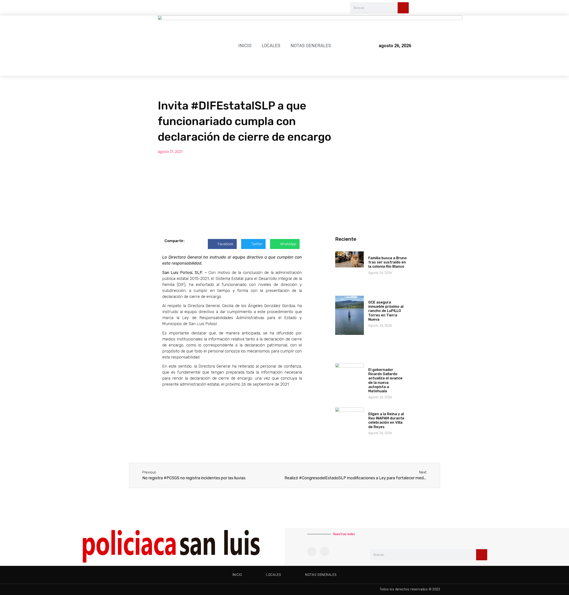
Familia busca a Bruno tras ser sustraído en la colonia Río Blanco (387, 262)
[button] (222, 244)
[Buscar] (403, 7)
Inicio (244, 45)
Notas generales (311, 45)
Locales (271, 45)
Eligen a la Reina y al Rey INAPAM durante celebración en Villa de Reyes (386, 420)
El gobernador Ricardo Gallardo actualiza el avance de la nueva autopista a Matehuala (385, 380)
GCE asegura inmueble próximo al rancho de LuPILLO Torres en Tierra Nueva (385, 311)
